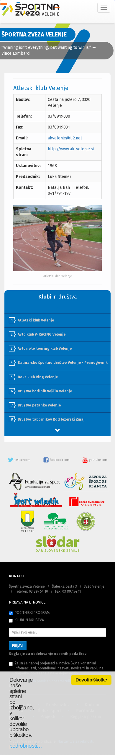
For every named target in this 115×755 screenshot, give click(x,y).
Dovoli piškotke (91, 679)
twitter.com (22, 460)
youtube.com (98, 460)
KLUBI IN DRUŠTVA (29, 620)
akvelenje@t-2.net (65, 138)
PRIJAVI (17, 646)
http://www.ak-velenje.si (71, 148)
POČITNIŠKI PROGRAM (32, 613)
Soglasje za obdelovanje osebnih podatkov (47, 654)
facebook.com (59, 460)
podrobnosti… (25, 746)
